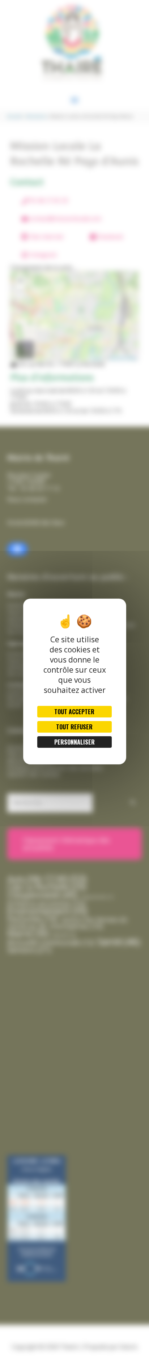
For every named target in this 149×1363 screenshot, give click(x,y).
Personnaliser (74, 742)
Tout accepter (74, 711)
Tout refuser (74, 727)
